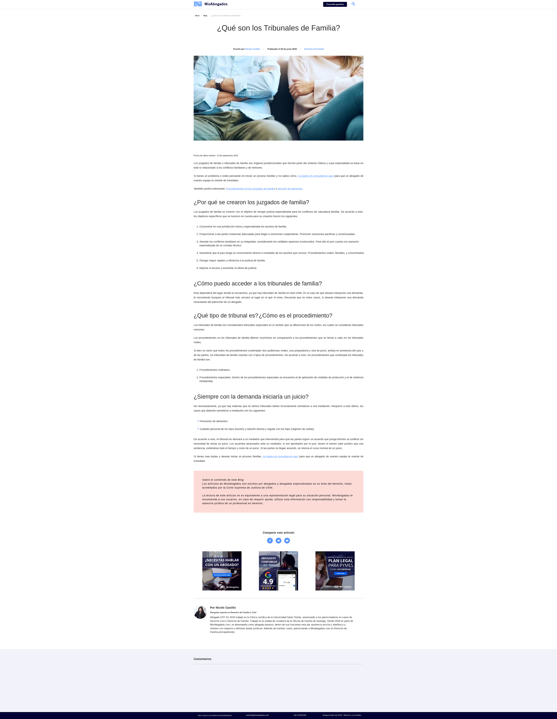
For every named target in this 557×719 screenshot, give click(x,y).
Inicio (197, 16)
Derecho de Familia (314, 49)
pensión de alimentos (290, 188)
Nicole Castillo (252, 49)
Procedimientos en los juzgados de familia (250, 188)
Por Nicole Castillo (223, 607)
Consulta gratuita (335, 4)
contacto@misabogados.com (257, 715)
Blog (205, 16)
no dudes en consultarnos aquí (316, 175)
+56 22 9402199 (299, 715)
